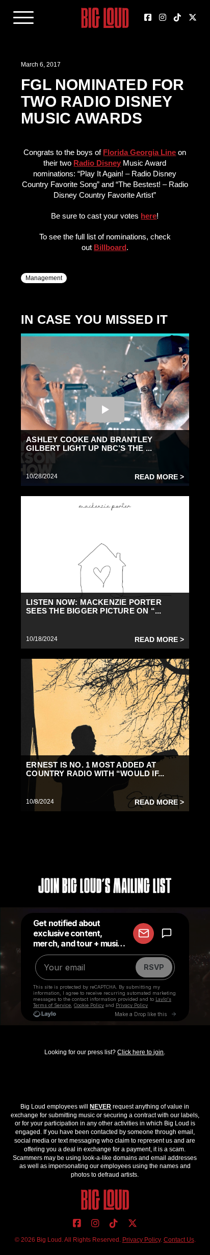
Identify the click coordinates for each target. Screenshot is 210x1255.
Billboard (110, 247)
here (148, 215)
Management (43, 278)
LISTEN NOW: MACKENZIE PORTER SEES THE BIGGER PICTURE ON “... (94, 606)
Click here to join (140, 1052)
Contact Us (179, 1239)
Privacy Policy (141, 1239)
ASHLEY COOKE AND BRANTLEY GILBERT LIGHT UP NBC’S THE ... (89, 443)
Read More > (159, 477)
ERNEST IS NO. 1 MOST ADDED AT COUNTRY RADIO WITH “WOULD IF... (95, 769)
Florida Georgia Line (139, 152)
